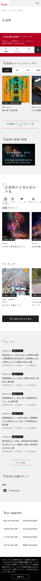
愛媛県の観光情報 (30, 545)
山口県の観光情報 (11, 537)
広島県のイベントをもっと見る (20, 124)
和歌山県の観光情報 (11, 520)
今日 (7, 70)
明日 (17, 70)
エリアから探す (12, 10)
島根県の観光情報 (11, 529)
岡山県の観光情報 (30, 529)
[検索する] (37, 50)
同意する (20, 577)
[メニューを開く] (37, 3)
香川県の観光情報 (11, 545)
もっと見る (20, 462)
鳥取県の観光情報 (30, 520)
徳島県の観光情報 (30, 537)
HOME (4, 10)
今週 (28, 70)
